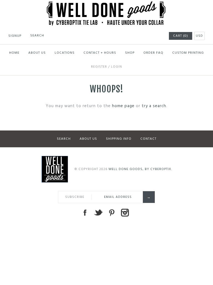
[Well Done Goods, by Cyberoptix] (106, 4)
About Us (37, 53)
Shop (130, 53)
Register (99, 67)
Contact (148, 139)
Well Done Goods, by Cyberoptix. (140, 169)
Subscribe (74, 197)
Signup (14, 36)
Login (116, 67)
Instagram (125, 213)
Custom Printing (188, 53)
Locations (65, 53)
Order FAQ (153, 53)
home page (123, 106)
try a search (154, 106)
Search (64, 139)
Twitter (98, 213)
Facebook (85, 213)
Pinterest (111, 213)
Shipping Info (118, 139)
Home (14, 53)
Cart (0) (180, 36)
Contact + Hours (99, 53)
